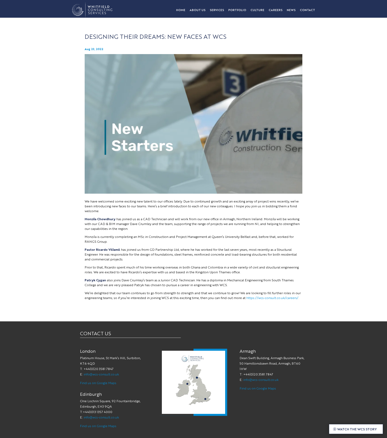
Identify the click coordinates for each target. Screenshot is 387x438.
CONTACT (307, 10)
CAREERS (275, 10)
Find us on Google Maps (98, 383)
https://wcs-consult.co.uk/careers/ (272, 298)
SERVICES (217, 10)
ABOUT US (197, 10)
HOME (180, 10)
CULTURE (257, 10)
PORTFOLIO (237, 10)
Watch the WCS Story (357, 429)
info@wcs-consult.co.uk (101, 374)
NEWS (291, 10)
